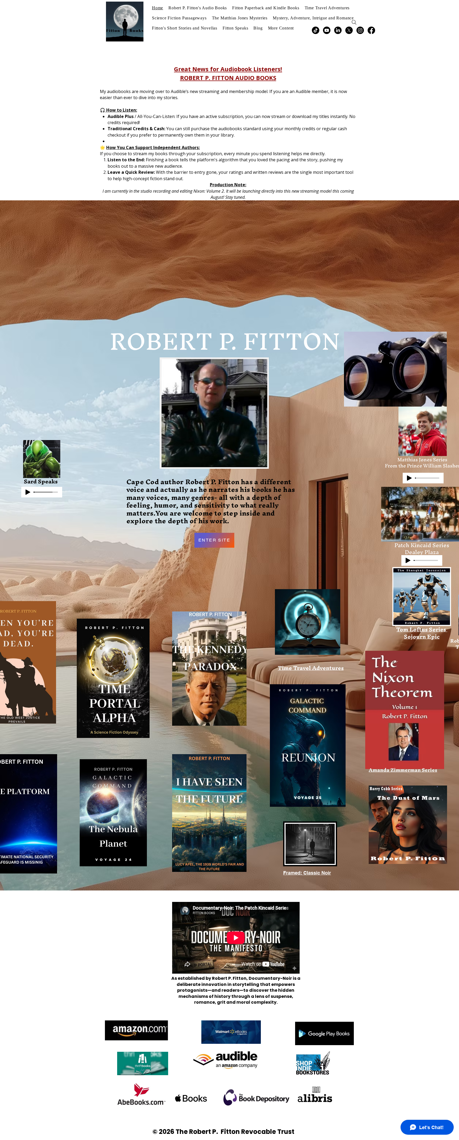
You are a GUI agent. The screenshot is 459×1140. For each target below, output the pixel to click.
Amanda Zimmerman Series (403, 770)
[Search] (354, 22)
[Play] (28, 492)
